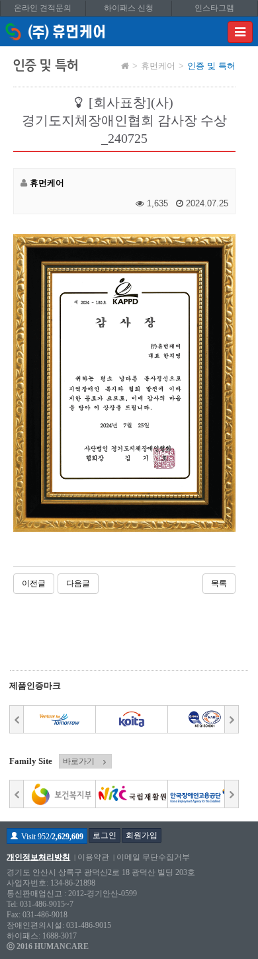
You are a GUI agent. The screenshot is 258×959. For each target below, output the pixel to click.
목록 (219, 583)
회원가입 (141, 835)
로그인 (104, 835)
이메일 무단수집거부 (153, 857)
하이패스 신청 (128, 8)
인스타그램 (214, 8)
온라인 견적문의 (42, 8)
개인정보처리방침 (38, 857)
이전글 (34, 583)
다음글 (78, 583)
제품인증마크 (35, 685)
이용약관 (93, 857)
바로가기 (79, 761)
